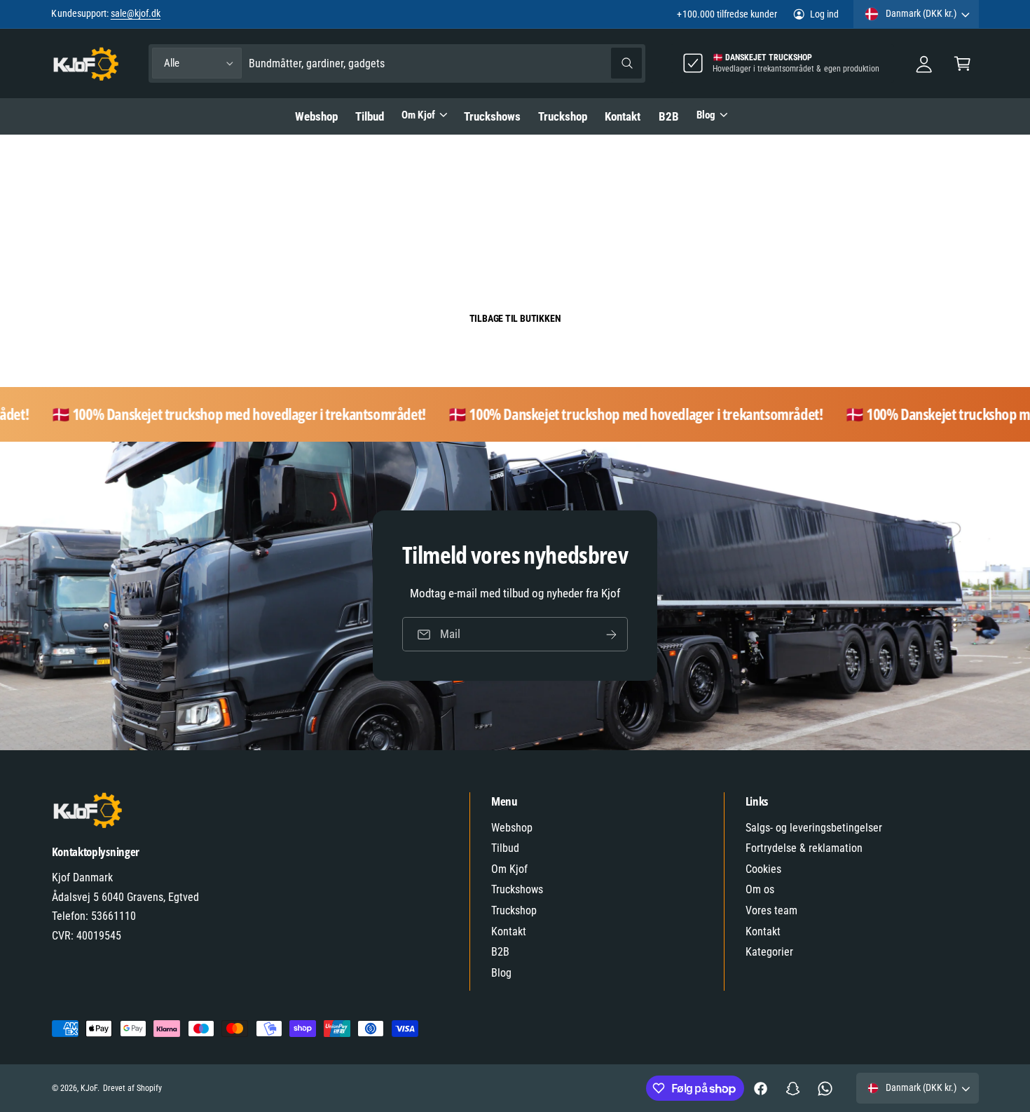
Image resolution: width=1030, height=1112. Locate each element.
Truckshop (514, 910)
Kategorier (769, 951)
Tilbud (505, 848)
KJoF (89, 1088)
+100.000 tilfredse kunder (726, 14)
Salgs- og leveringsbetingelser (814, 827)
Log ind (824, 14)
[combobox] (445, 63)
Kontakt (508, 931)
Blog (705, 115)
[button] (962, 63)
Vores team (771, 910)
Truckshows (517, 889)
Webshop (512, 827)
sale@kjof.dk (135, 13)
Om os (760, 889)
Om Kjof (417, 115)
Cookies (763, 869)
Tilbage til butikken (515, 318)
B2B (500, 951)
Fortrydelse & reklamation (804, 848)
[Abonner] (611, 634)
